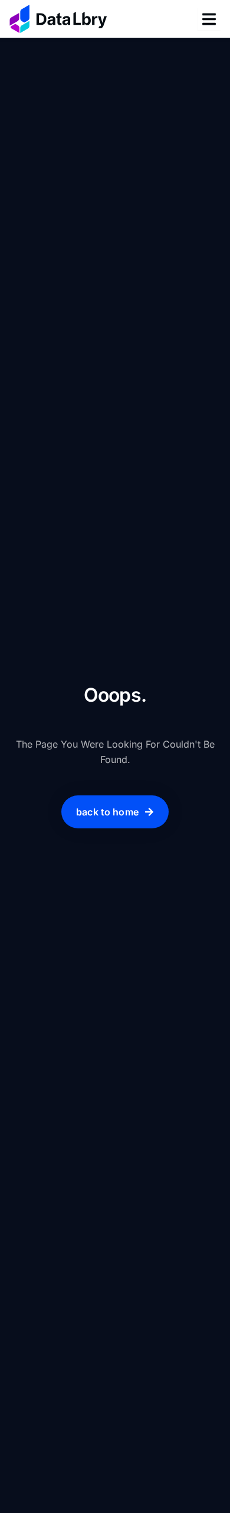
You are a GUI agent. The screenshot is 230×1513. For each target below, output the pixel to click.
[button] (209, 19)
